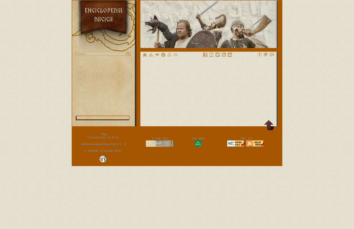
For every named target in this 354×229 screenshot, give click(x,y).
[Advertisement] (102, 85)
